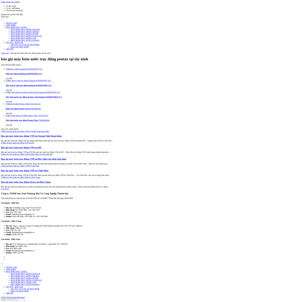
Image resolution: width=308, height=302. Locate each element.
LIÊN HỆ (9, 49)
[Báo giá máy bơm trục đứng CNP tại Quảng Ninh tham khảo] (25, 131)
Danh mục (5, 17)
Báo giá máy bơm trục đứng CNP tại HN (21, 147)
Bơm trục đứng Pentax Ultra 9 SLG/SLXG (23, 109)
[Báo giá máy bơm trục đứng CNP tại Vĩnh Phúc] (20, 166)
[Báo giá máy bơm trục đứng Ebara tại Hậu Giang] (20, 177)
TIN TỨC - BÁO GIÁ (14, 42)
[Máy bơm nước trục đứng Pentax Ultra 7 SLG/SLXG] (27, 116)
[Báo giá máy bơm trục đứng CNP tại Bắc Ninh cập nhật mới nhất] (26, 154)
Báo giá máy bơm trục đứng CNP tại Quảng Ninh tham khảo (31, 136)
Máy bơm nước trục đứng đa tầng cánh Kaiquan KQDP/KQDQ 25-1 (34, 97)
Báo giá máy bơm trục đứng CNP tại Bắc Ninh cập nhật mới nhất (33, 159)
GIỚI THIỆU (11, 25)
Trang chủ (5, 53)
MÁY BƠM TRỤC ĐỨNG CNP (23, 38)
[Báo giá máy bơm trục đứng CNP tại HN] (17, 143)
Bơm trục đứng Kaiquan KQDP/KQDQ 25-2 (24, 74)
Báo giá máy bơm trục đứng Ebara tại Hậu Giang (26, 182)
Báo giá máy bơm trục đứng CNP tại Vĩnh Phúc (25, 170)
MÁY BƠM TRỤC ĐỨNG (16, 27)
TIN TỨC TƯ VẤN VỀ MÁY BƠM (25, 45)
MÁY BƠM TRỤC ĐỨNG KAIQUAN (26, 36)
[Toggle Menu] (2, 19)
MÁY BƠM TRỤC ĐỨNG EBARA (25, 32)
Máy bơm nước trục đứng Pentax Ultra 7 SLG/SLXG (28, 120)
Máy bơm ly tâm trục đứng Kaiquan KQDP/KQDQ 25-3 (29, 85)
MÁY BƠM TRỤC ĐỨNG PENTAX (25, 29)
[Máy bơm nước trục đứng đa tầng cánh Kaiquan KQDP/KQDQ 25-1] (33, 92)
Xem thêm (5, 189)
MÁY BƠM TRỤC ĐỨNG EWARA (25, 40)
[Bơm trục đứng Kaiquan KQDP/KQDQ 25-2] (24, 69)
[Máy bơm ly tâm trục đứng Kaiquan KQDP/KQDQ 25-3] (28, 81)
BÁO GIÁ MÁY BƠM (20, 47)
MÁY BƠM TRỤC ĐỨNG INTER (24, 34)
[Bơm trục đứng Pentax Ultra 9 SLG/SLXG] (23, 104)
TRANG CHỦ (11, 23)
